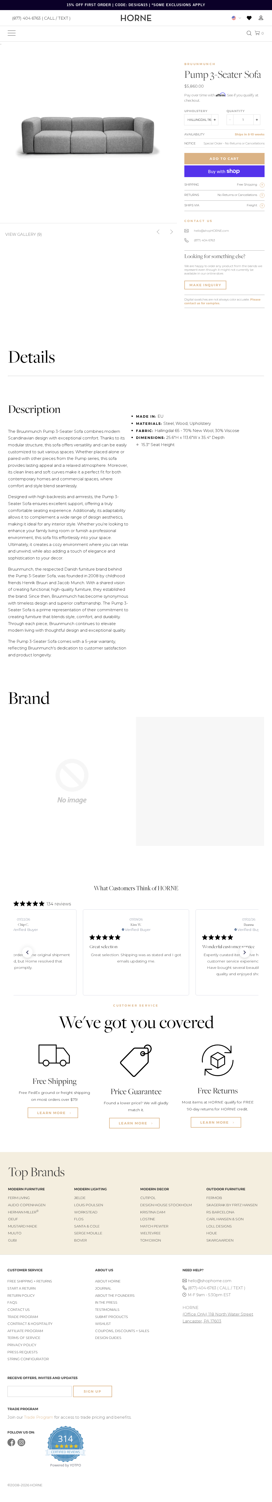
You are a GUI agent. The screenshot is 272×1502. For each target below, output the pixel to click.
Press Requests (22, 1352)
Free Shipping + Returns (29, 1281)
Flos (79, 1219)
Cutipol (148, 1198)
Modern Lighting (90, 1189)
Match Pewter (154, 1226)
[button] (27, 952)
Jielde (80, 1198)
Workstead (85, 1212)
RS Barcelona (220, 1212)
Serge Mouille (88, 1233)
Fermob (214, 1198)
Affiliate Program (25, 1331)
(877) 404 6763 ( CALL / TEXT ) (41, 17)
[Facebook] (11, 1445)
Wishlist (103, 1324)
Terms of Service (23, 1338)
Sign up (92, 1391)
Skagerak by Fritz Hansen (231, 1205)
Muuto (15, 1233)
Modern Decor (154, 1189)
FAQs (12, 1302)
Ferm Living (19, 1198)
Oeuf (13, 1219)
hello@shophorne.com (209, 1280)
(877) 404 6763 (204, 240)
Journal (103, 1288)
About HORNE (108, 1281)
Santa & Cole (87, 1226)
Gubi (12, 1240)
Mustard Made (22, 1226)
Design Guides (108, 1338)
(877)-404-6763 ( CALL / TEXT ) (216, 1288)
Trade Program (22, 1317)
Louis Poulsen (88, 1205)
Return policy (21, 1296)
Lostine (147, 1219)
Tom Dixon (150, 1240)
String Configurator (28, 1359)
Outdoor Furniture (225, 1189)
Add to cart (224, 159)
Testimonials (107, 1310)
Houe (211, 1233)
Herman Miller (23, 1212)
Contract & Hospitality (30, 1324)
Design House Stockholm (166, 1205)
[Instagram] (21, 1445)
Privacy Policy (21, 1345)
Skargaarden (219, 1240)
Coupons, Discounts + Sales (122, 1331)
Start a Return (21, 1288)
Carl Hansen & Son (225, 1219)
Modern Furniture (26, 1189)
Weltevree (150, 1233)
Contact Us (18, 1310)
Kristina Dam (152, 1212)
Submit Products (111, 1317)
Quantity (236, 111)
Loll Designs (219, 1226)
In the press (106, 1302)
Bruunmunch (200, 64)
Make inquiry (205, 285)
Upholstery (195, 111)
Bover (80, 1240)
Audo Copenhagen (26, 1205)
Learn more (52, 1113)
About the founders (115, 1296)
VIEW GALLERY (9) (23, 234)
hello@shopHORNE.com (211, 231)
